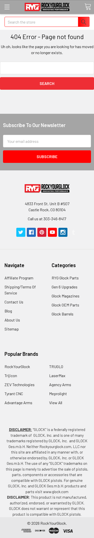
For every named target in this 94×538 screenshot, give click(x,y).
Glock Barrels (62, 313)
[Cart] (87, 7)
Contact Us (14, 301)
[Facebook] (31, 232)
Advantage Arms (18, 402)
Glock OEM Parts (65, 304)
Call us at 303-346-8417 (47, 218)
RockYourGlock (17, 366)
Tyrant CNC (14, 393)
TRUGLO (56, 366)
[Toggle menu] (7, 7)
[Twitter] (20, 232)
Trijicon (11, 375)
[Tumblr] (73, 232)
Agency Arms (60, 384)
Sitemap (12, 329)
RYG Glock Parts (65, 277)
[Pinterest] (41, 232)
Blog (8, 310)
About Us (12, 319)
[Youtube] (52, 232)
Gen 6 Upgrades (64, 286)
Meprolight (58, 393)
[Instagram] (62, 232)
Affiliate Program (19, 277)
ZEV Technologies (20, 384)
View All (55, 402)
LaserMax (57, 375)
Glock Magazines (65, 295)
